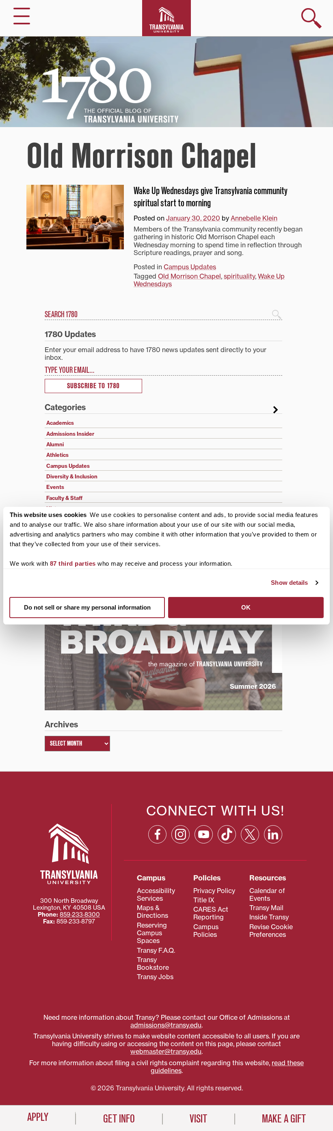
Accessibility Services (156, 894)
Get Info (119, 1119)
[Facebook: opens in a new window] (157, 834)
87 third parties (73, 563)
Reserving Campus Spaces (152, 933)
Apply (37, 1117)
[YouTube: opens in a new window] (204, 834)
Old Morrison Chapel (189, 276)
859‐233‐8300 (80, 914)
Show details (289, 582)
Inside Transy (269, 917)
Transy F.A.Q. (156, 950)
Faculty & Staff (64, 498)
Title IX (203, 900)
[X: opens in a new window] (250, 834)
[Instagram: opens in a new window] (180, 834)
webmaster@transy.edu (165, 1051)
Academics (60, 423)
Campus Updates (190, 267)
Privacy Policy (214, 891)
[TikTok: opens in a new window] (227, 834)
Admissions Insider (70, 433)
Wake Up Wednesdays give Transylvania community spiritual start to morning (211, 197)
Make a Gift (284, 1119)
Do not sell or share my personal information (87, 607)
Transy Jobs (155, 977)
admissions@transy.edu (165, 1025)
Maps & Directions (152, 911)
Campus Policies (205, 931)
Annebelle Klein (254, 218)
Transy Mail (266, 908)
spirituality (239, 276)
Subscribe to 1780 (93, 386)
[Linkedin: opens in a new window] (273, 834)
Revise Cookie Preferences (271, 931)
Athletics (57, 455)
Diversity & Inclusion (71, 476)
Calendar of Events (267, 894)
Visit (198, 1119)
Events (55, 487)
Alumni (55, 444)
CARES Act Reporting (210, 913)
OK (246, 607)
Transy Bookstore (153, 963)
